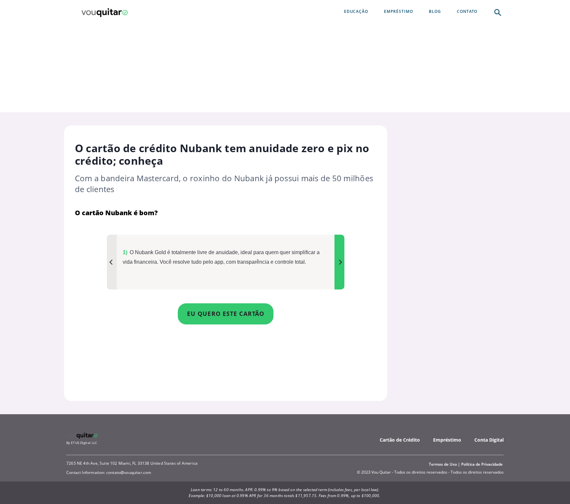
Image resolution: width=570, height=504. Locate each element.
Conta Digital (489, 440)
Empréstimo (447, 440)
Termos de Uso (443, 464)
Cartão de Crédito (400, 440)
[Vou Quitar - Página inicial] (105, 12)
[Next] (339, 262)
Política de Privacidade (482, 464)
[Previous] (112, 262)
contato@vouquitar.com (128, 472)
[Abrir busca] (497, 12)
